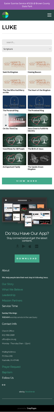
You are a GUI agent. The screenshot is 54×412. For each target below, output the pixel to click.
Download (27, 258)
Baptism (7, 372)
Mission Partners (12, 300)
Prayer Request (11, 366)
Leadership (8, 295)
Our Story (8, 284)
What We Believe (12, 289)
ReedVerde (30, 392)
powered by (27, 408)
